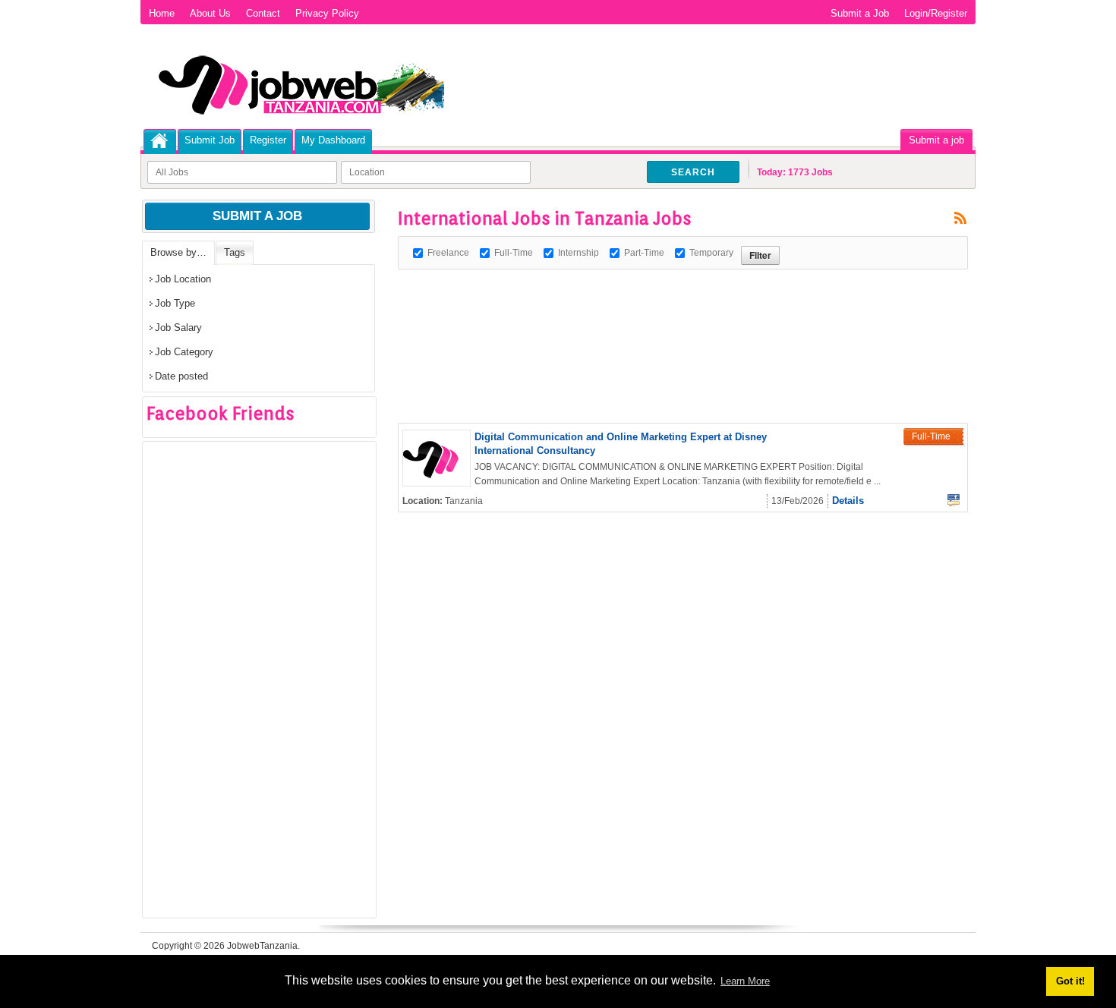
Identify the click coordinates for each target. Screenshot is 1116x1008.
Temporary (711, 252)
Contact (263, 13)
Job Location (183, 279)
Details (848, 500)
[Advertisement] (674, 303)
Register (268, 140)
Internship (578, 252)
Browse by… (178, 252)
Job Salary (178, 327)
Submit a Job (860, 13)
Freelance (448, 252)
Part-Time (644, 252)
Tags (234, 252)
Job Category (184, 352)
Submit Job (209, 140)
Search (693, 172)
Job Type (175, 303)
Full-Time (513, 252)
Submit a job (936, 140)
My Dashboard (333, 140)
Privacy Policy (327, 13)
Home (162, 13)
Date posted (181, 376)
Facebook (953, 500)
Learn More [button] (745, 981)
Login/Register (935, 13)
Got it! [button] (1070, 981)
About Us (210, 13)
